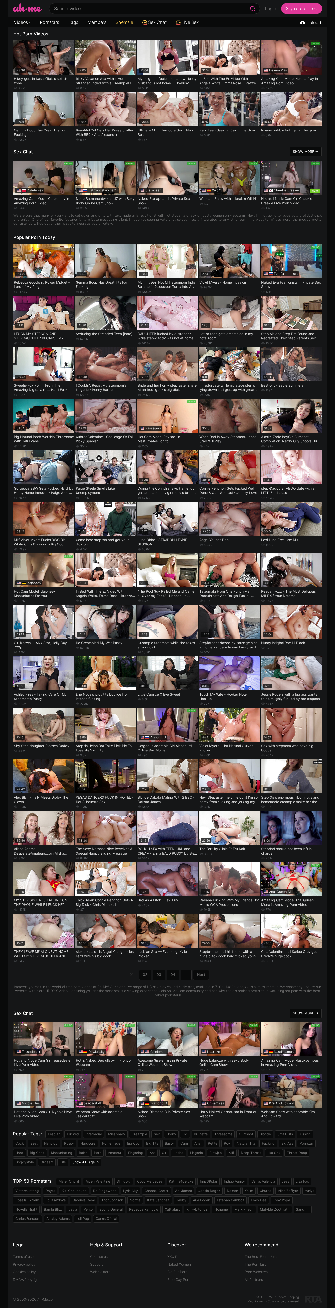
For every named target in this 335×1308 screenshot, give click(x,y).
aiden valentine (98, 1181)
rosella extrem (27, 1200)
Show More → (305, 151)
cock (19, 1143)
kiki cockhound (74, 1191)
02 (145, 974)
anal (197, 1143)
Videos (21, 22)
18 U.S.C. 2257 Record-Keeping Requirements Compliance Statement (273, 1299)
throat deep (297, 1153)
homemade (111, 1143)
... (186, 974)
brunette (201, 1134)
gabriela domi (83, 1200)
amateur (114, 1153)
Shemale (124, 22)
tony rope (281, 1200)
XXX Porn (175, 1257)
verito (88, 1209)
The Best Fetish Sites (261, 1257)
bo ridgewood (104, 1191)
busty (169, 1143)
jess (285, 1181)
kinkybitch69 (197, 1209)
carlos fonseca (27, 1219)
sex (157, 1134)
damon (232, 1191)
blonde (265, 1134)
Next (201, 974)
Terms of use (23, 1257)
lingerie (196, 1153)
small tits (285, 1134)
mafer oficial (69, 1181)
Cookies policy (24, 1272)
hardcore (87, 1143)
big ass (287, 1143)
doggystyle (24, 1162)
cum (184, 1143)
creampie (139, 1134)
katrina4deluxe (181, 1181)
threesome (223, 1134)
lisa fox (302, 1181)
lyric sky (130, 1191)
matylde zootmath (274, 1209)
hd (185, 1134)
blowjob (215, 1153)
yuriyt (309, 1191)
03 (159, 974)
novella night (26, 1209)
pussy (69, 1143)
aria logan (201, 1200)
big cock (37, 1153)
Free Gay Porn (179, 1279)
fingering (135, 1153)
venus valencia (263, 1181)
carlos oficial (106, 1219)
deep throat (251, 1153)
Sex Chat (157, 22)
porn (97, 1153)
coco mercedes (149, 1181)
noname (221, 1209)
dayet (50, 1191)
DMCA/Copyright (26, 1279)
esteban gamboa (230, 1200)
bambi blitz (53, 1209)
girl (164, 1153)
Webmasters (100, 1272)
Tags (73, 22)
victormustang (27, 1191)
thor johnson (112, 1200)
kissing (305, 1134)
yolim (249, 1191)
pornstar (306, 1143)
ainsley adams (58, 1219)
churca (265, 1191)
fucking (268, 1143)
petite (212, 1143)
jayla (72, 1209)
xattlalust (172, 1209)
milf (231, 1153)
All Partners (254, 1279)
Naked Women (179, 1264)
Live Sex (190, 22)
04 (173, 974)
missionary (116, 1134)
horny (171, 1134)
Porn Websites (256, 1272)
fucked (73, 1134)
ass (152, 1153)
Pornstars (49, 22)
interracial (94, 1134)
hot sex (274, 1153)
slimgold (123, 1181)
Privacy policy (24, 1264)
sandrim (302, 1209)
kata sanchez (158, 1200)
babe (83, 1153)
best (34, 1143)
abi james (183, 1191)
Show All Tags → (85, 1162)
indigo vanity (234, 1181)
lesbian (54, 1134)
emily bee (258, 1200)
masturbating (61, 1153)
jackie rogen (209, 1191)
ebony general (111, 1209)
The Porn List (255, 1264)
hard (19, 1153)
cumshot (246, 1134)
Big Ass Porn (177, 1272)
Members (97, 22)
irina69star (208, 1181)
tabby (181, 1200)
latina (178, 1153)
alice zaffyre (288, 1191)
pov (227, 1143)
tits (63, 1162)
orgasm (46, 1162)
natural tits (246, 1143)
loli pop (82, 1219)
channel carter (156, 1191)
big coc (133, 1143)
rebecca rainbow (143, 1209)
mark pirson (243, 1209)
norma (135, 1200)
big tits (152, 1143)
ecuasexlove (56, 1200)
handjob (51, 1143)
